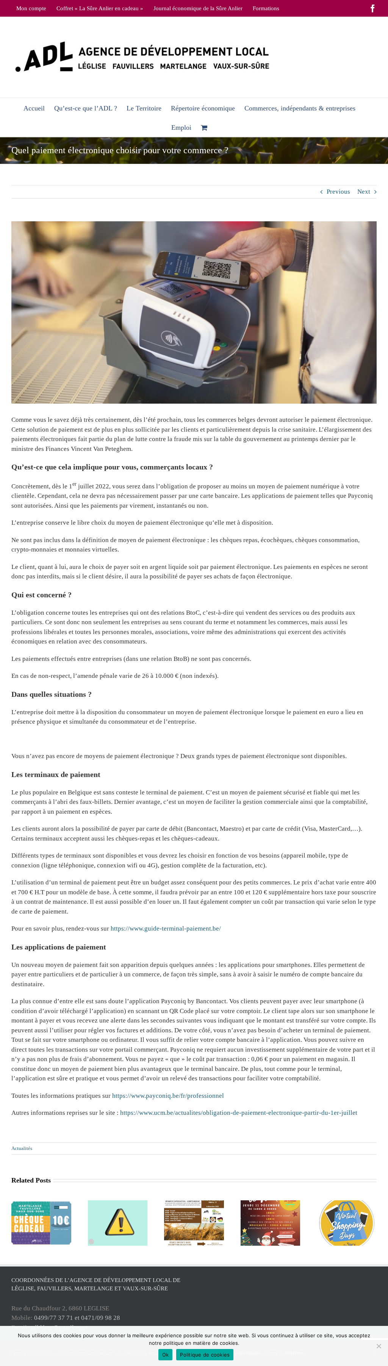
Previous (338, 191)
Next (363, 191)
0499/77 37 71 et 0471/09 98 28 (77, 1317)
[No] (378, 1346)
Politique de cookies (205, 1355)
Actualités (21, 1148)
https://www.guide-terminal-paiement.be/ (166, 928)
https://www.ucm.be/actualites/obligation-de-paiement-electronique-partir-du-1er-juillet (238, 1112)
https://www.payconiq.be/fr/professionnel (168, 1095)
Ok (165, 1355)
